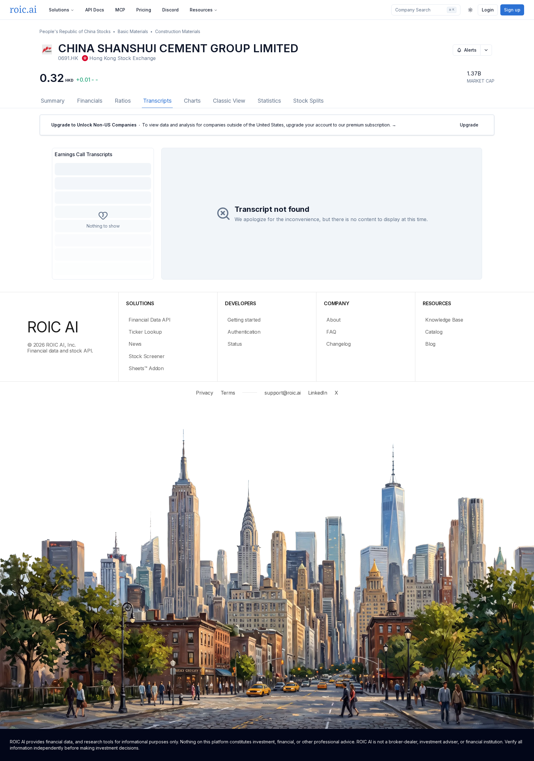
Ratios (123, 100)
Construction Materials (177, 31)
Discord (170, 9)
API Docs (94, 9)
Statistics (269, 100)
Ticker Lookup (145, 332)
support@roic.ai (282, 393)
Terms (228, 393)
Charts (192, 100)
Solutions (59, 9)
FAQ (331, 332)
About (333, 320)
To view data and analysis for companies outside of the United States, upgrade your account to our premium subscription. (223, 124)
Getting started (243, 320)
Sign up (512, 9)
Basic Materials (133, 31)
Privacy (204, 393)
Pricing (143, 9)
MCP (120, 9)
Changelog (338, 344)
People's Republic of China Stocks (75, 31)
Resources (201, 9)
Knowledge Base (444, 320)
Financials (89, 100)
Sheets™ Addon (146, 368)
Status (234, 344)
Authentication (244, 332)
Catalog (433, 332)
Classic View (229, 100)
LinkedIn (317, 393)
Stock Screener (147, 356)
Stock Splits (308, 100)
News (135, 344)
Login (488, 9)
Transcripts (157, 100)
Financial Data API (150, 320)
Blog (430, 344)
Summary (53, 100)
